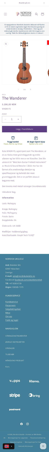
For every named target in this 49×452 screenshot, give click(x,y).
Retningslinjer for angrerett (18, 438)
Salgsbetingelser (13, 309)
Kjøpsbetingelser (16, 442)
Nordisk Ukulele (18, 434)
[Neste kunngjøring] (44, 3)
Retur (7, 312)
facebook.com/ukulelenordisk (28, 279)
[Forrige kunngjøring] (5, 3)
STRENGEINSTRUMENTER (16, 336)
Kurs (7, 366)
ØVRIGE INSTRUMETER (15, 342)
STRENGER (10, 348)
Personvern (10, 305)
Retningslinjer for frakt (33, 442)
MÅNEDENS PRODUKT (14, 360)
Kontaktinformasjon (26, 446)
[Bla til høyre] (30, 89)
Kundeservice (11, 301)
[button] (5, 14)
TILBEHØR (9, 354)
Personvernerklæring (37, 438)
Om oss (8, 316)
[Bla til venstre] (19, 89)
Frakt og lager (11, 320)
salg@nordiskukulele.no (24, 276)
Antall (4, 114)
